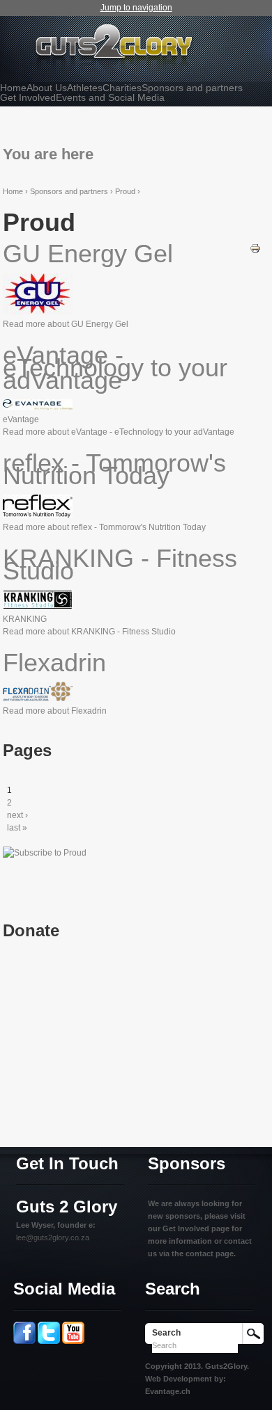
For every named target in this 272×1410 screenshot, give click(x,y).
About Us (47, 88)
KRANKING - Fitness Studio (120, 564)
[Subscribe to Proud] (44, 853)
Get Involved (28, 97)
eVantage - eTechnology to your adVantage (115, 367)
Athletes (85, 88)
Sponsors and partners (192, 88)
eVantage (21, 419)
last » (17, 828)
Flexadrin (54, 662)
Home (13, 88)
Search (166, 1333)
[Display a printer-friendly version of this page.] (255, 248)
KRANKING (25, 619)
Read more (65, 324)
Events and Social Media (110, 97)
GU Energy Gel (88, 253)
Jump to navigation (136, 8)
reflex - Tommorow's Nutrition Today (114, 469)
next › (17, 815)
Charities (122, 88)
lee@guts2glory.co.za (52, 1237)
